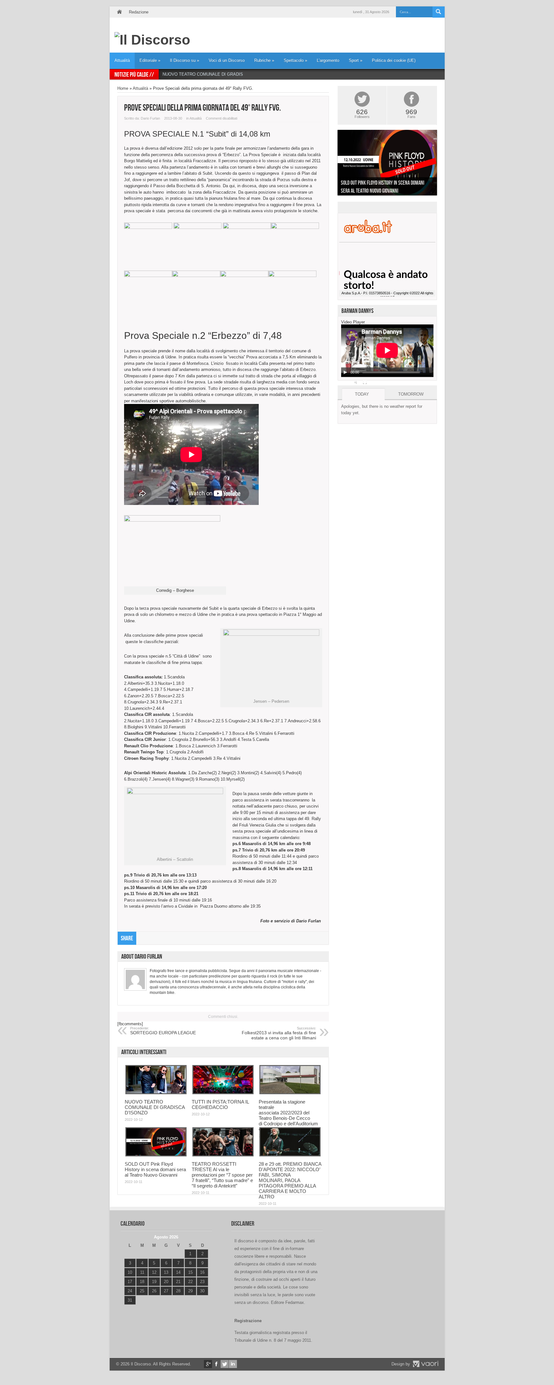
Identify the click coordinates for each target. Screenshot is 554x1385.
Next (442, 164)
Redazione (138, 12)
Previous (333, 164)
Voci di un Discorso (227, 60)
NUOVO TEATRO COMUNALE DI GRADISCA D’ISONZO (216, 74)
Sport (355, 60)
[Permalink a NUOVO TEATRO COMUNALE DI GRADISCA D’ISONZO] (156, 1092)
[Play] (345, 372)
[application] (387, 350)
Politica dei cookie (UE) (394, 60)
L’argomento (328, 60)
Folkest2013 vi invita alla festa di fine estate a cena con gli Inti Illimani (279, 1033)
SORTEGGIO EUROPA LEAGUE (163, 1030)
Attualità (122, 60)
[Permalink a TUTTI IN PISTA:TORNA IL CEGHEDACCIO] (223, 1092)
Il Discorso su (184, 60)
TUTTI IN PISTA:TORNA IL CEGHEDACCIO (220, 1104)
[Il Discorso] (152, 39)
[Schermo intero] (364, 382)
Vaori (425, 1364)
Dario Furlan (150, 118)
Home (119, 12)
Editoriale (149, 60)
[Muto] (356, 382)
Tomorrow (411, 394)
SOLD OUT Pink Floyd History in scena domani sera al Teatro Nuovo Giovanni (155, 1169)
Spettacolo (295, 60)
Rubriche (264, 60)
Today (362, 394)
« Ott (128, 1308)
